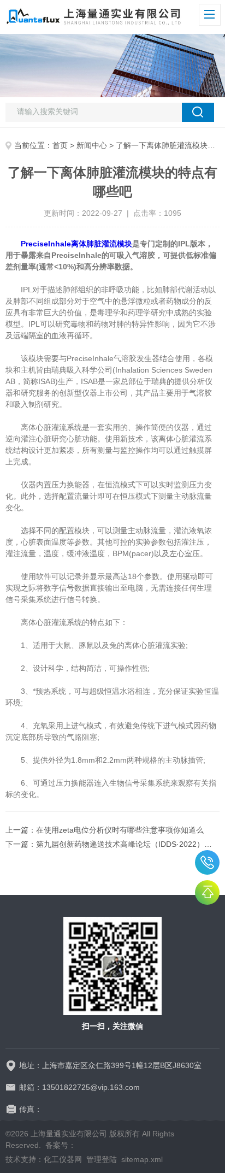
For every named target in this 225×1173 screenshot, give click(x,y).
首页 (60, 145)
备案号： (60, 1145)
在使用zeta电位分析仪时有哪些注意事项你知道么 (120, 830)
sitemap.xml (142, 1159)
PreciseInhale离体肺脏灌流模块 (76, 243)
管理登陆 (101, 1159)
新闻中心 (91, 145)
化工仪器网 (63, 1159)
